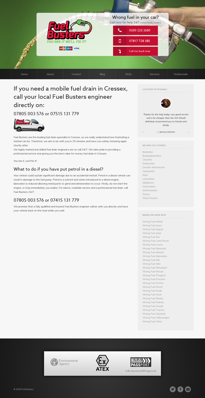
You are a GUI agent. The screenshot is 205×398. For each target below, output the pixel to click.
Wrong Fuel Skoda (153, 298)
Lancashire (149, 178)
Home (24, 74)
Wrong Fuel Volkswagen (156, 317)
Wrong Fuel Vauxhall (154, 313)
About (50, 74)
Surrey (146, 194)
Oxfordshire (149, 186)
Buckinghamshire (152, 155)
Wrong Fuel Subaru (153, 302)
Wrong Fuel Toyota (153, 309)
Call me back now (139, 51)
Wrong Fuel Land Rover (156, 240)
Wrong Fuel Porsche (154, 279)
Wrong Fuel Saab (152, 290)
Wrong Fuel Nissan (153, 271)
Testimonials (180, 74)
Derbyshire (149, 163)
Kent (145, 175)
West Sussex (150, 198)
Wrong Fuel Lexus (153, 244)
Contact (76, 74)
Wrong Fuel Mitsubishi (155, 267)
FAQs (128, 74)
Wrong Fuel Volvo (152, 321)
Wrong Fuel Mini (151, 263)
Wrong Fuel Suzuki (153, 306)
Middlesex (148, 182)
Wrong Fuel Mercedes (155, 256)
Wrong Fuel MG (151, 259)
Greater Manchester (154, 167)
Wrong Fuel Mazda (153, 252)
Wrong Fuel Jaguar (153, 229)
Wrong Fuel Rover (153, 286)
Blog (102, 74)
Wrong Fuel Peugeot (154, 275)
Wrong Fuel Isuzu (152, 225)
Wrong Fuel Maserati (154, 248)
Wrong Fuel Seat (152, 294)
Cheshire (147, 159)
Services (155, 74)
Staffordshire (150, 190)
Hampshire (149, 171)
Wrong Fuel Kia (151, 236)
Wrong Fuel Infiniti (153, 221)
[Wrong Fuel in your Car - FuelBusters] (70, 29)
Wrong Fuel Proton (153, 283)
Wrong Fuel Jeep (152, 233)
